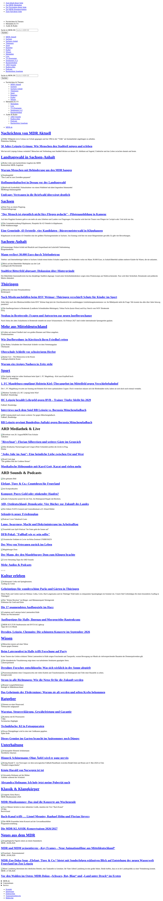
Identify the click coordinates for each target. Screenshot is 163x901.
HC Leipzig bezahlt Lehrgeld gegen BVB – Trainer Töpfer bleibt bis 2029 (46, 399)
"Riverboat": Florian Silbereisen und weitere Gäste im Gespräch (41, 441)
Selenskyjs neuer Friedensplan (19, 514)
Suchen (4, 33)
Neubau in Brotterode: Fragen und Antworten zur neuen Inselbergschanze (46, 315)
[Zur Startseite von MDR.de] (6, 17)
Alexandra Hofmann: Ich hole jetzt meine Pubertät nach (35, 782)
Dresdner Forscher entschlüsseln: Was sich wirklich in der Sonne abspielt (46, 667)
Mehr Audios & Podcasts (16, 564)
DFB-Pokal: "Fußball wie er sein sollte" (25, 534)
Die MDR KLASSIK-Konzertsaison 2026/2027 (29, 828)
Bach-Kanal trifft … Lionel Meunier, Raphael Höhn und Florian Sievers (45, 816)
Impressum (10, 891)
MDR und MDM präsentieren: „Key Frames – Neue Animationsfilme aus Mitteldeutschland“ (58, 848)
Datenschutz (10, 894)
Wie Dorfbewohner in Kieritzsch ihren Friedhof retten (34, 339)
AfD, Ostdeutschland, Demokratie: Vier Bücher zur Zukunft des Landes (45, 503)
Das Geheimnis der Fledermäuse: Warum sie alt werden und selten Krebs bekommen (53, 692)
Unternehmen (8, 883)
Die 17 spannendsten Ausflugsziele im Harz (27, 607)
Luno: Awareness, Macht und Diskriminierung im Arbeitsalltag (39, 524)
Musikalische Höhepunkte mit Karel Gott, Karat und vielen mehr (41, 466)
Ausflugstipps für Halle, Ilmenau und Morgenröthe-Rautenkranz (40, 619)
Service (6, 885)
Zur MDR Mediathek (14, 5)
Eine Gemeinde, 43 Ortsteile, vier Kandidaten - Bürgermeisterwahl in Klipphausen (52, 230)
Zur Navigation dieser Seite (16, 7)
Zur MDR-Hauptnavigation (16, 9)
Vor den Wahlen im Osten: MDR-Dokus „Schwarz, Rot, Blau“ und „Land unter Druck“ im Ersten (61, 875)
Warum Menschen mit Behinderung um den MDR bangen (36, 170)
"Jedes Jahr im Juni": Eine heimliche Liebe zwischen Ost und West (42, 454)
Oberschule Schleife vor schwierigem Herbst (28, 351)
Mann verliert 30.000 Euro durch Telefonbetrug (30, 254)
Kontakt (9, 889)
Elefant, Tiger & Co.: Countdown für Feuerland (30, 483)
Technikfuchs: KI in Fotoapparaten (22, 726)
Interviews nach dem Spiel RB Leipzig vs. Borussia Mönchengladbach (43, 410)
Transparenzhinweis (13, 896)
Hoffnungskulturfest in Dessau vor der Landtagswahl (33, 182)
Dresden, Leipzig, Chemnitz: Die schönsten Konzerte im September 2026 (45, 631)
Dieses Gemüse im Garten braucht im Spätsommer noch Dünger (40, 738)
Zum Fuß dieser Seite (14, 12)
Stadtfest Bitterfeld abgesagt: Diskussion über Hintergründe (37, 270)
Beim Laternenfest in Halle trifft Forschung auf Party (34, 651)
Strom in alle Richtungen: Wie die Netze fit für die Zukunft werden (42, 679)
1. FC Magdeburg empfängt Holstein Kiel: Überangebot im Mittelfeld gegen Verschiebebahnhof (59, 383)
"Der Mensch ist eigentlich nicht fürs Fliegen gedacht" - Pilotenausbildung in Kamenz (53, 214)
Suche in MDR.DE (8, 30)
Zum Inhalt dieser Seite (14, 3)
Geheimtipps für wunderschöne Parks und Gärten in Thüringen (40, 588)
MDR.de (9, 127)
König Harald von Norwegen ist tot (22, 770)
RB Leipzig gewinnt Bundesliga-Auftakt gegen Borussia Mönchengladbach (46, 422)
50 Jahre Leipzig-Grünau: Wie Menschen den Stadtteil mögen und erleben (46, 146)
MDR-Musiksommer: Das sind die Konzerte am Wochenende (38, 801)
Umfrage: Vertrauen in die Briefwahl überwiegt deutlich (35, 194)
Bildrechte (9, 898)
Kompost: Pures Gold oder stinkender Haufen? (30, 493)
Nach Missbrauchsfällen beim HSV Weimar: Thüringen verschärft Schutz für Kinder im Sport (59, 297)
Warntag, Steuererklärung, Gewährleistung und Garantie (36, 711)
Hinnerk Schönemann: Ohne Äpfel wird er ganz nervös (34, 757)
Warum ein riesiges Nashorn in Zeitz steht (27, 364)
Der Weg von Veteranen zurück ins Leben (26, 544)
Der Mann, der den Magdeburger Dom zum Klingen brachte (38, 554)
